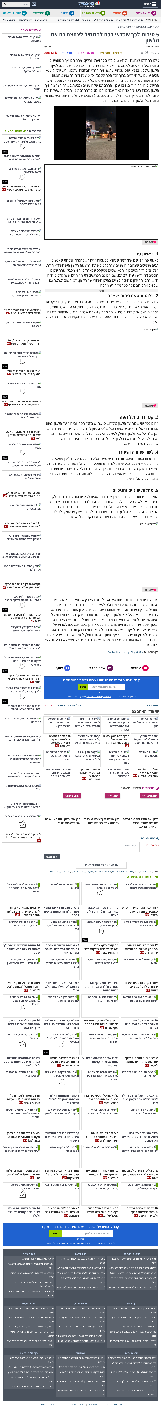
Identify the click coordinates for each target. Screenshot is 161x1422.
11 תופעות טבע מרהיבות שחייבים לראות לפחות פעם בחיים (81, 1340)
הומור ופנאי (121, 20)
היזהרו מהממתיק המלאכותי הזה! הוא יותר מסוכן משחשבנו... (132, 1268)
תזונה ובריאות (124, 26)
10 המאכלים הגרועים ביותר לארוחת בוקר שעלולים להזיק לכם (132, 1287)
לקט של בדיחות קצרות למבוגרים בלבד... (38, 1258)
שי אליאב (148, 46)
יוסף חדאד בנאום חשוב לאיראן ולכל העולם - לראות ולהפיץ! (31, 1372)
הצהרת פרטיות (58, 1404)
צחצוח (100, 871)
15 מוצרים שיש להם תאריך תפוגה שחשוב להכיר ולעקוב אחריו (81, 1287)
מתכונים (117, 13)
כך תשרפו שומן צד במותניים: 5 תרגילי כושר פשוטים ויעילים (31, 1367)
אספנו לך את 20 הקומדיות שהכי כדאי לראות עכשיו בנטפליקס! (132, 1358)
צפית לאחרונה (25, 20)
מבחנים (149, 788)
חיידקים (129, 871)
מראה (136, 871)
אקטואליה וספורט (29, 1353)
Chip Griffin (137, 652)
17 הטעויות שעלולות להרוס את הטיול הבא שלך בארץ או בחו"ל (80, 1335)
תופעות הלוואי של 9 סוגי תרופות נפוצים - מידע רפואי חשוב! (133, 1273)
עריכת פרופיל (41, 20)
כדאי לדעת (39, 13)
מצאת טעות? (49, 705)
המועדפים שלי (9, 20)
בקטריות (58, 871)
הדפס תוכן (150, 705)
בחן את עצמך (143, 13)
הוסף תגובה (51, 856)
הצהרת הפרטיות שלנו (94, 696)
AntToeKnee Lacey (118, 652)
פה (95, 871)
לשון (113, 871)
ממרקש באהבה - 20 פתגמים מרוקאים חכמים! (138, 1326)
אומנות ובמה (87, 20)
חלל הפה (75, 871)
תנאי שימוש (107, 696)
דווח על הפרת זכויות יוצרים (70, 705)
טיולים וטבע (104, 20)
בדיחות (65, 13)
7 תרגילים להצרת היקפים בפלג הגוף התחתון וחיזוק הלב (32, 1386)
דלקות (90, 871)
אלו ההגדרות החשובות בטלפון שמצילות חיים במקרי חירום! (82, 1367)
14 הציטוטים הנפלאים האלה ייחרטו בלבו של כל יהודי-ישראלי (30, 1326)
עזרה (105, 1404)
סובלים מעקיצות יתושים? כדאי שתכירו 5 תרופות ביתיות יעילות (81, 1273)
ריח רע (67, 871)
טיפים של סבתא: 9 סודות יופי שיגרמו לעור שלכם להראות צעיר (81, 1268)
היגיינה (108, 871)
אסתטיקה (121, 871)
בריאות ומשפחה (91, 13)
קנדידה (51, 871)
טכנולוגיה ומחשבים (67, 20)
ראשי (156, 26)
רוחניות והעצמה (12, 13)
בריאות (143, 871)
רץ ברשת (136, 20)
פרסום (42, 1404)
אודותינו (93, 1404)
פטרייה (83, 871)
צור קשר (118, 1404)
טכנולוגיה (81, 1353)
